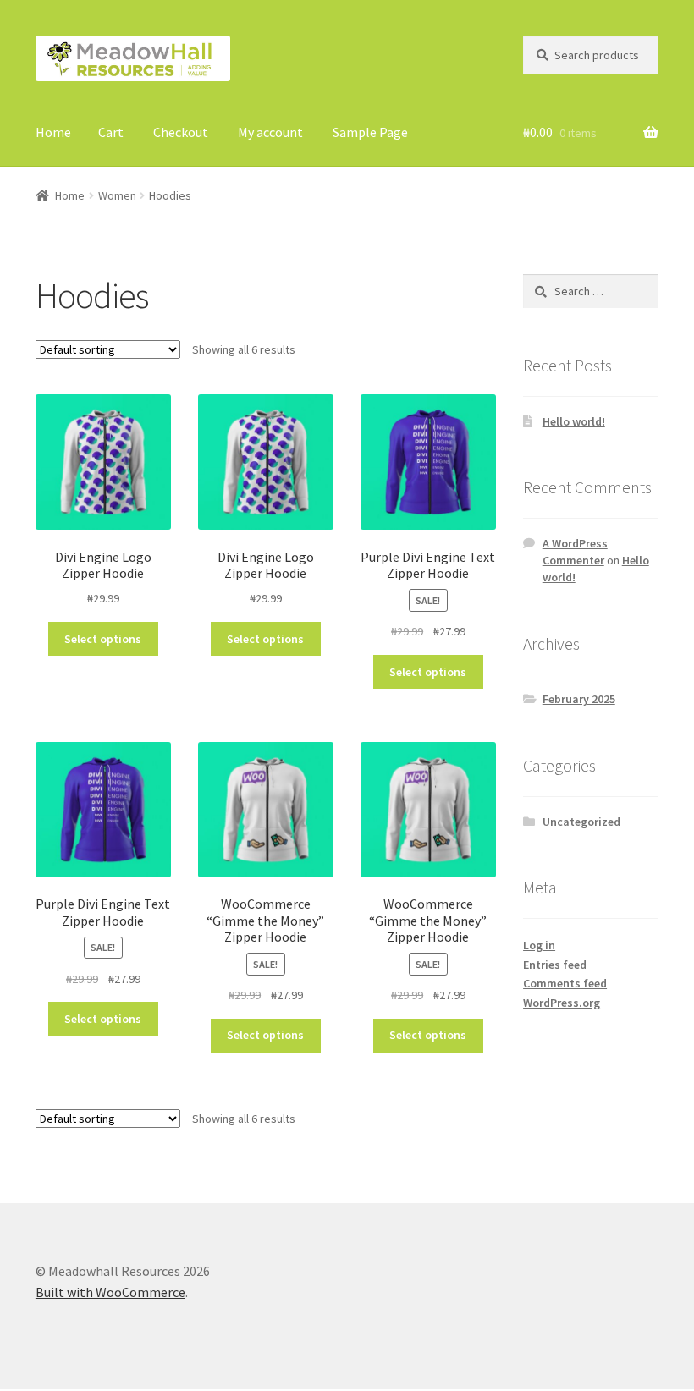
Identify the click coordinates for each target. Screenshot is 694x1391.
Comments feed (565, 983)
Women (117, 195)
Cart (111, 132)
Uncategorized (581, 821)
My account (270, 132)
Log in (539, 945)
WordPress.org (561, 1002)
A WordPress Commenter (575, 552)
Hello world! (574, 421)
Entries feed (555, 964)
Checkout (180, 132)
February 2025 (579, 698)
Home (53, 132)
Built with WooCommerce (110, 1292)
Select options (102, 638)
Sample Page (370, 132)
